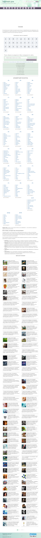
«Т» (32, 166)
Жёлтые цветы (6, 127)
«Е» (32, 97)
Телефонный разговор (31, 172)
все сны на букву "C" (18, 180)
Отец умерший (18, 161)
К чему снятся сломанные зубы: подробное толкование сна (32, 267)
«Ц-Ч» (32, 198)
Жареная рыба (6, 117)
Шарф (5, 223)
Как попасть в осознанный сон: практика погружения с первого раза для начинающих (31, 463)
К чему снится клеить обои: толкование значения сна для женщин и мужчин (11, 386)
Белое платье (18, 89)
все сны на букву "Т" (30, 180)
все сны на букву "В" (30, 94)
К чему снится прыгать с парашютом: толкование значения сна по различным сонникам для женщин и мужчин (29, 303)
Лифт (16, 139)
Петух (29, 157)
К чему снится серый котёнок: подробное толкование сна (13, 499)
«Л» (20, 131)
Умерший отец (6, 191)
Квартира (5, 137)
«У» (8, 183)
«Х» (32, 183)
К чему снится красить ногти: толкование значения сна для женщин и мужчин (11, 380)
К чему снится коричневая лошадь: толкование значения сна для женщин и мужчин (13, 487)
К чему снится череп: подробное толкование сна (13, 416)
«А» (8, 80)
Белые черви (18, 90)
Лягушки (17, 142)
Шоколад (5, 215)
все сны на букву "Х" (30, 195)
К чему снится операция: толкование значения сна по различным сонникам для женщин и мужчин (30, 321)
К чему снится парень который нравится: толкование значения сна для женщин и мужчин (30, 350)
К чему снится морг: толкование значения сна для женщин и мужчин (29, 410)
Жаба (4, 116)
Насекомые (6, 153)
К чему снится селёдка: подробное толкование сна (13, 427)
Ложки (17, 144)
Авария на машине (7, 84)
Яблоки (17, 214)
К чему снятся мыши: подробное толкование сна (31, 517)
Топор (29, 174)
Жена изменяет (6, 120)
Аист (4, 92)
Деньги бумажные (19, 106)
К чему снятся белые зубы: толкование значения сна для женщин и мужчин (13, 404)
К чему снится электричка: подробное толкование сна (13, 481)
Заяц (16, 120)
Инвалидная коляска (31, 124)
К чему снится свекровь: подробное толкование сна (13, 344)
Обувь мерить (18, 154)
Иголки (29, 117)
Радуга (5, 169)
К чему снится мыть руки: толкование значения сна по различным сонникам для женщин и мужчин (30, 315)
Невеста (5, 156)
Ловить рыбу (18, 140)
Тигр (28, 173)
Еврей (29, 99)
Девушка (17, 100)
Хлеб (28, 185)
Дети (16, 107)
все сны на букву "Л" (18, 146)
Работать (5, 167)
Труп (28, 177)
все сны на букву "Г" (6, 111)
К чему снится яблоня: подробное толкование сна (31, 427)
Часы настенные (30, 206)
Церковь (29, 202)
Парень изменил (30, 150)
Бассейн (17, 86)
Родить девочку (6, 178)
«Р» (8, 166)
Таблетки (29, 167)
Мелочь (29, 140)
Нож (4, 158)
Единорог (29, 109)
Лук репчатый (18, 141)
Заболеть (17, 116)
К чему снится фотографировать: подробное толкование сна (32, 481)
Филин (17, 192)
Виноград (29, 90)
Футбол (17, 196)
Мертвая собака (30, 143)
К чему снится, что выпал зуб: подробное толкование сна (13, 273)
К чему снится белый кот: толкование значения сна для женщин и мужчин (13, 445)
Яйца (16, 220)
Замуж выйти (18, 127)
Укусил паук (6, 188)
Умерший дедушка (7, 190)
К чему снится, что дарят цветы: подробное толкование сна (12, 475)
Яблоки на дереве (19, 218)
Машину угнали (30, 137)
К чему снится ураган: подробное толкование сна (13, 362)
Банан (17, 83)
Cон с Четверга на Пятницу (20, 71)
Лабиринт (17, 133)
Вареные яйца (30, 83)
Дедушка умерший (19, 102)
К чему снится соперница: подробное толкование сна (31, 469)
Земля (17, 124)
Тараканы (29, 169)
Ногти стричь (6, 157)
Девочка (17, 99)
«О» (20, 148)
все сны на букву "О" (18, 163)
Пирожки (29, 158)
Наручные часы (6, 151)
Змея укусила (18, 126)
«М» (33, 131)
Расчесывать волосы (7, 175)
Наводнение (6, 150)
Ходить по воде (30, 192)
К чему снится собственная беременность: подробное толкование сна (31, 285)
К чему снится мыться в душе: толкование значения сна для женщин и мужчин (11, 398)
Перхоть (29, 155)
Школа (5, 214)
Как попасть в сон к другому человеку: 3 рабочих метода (13, 463)
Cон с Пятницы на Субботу (20, 72)
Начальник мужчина (7, 155)
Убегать (5, 185)
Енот (28, 108)
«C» (20, 166)
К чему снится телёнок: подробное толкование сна (31, 338)
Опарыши (17, 159)
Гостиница (5, 105)
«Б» (20, 80)
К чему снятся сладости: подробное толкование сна (31, 433)
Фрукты (17, 189)
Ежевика (29, 106)
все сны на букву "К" (6, 146)
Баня (16, 84)
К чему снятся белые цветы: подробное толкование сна (31, 404)
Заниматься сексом (19, 118)
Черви (29, 207)
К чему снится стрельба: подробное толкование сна (31, 356)
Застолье (17, 119)
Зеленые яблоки (18, 122)
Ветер (29, 87)
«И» (32, 114)
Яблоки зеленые (18, 215)
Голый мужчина (6, 103)
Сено (16, 176)
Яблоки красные (18, 217)
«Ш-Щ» (8, 212)
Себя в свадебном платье (20, 173)
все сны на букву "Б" (18, 94)
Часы (28, 204)
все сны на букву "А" (6, 94)
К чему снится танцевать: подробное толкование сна (31, 362)
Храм (28, 188)
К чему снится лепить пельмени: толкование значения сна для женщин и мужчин (30, 416)
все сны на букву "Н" (6, 163)
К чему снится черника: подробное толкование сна (31, 475)
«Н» (8, 148)
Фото (16, 193)
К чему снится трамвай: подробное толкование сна (31, 380)
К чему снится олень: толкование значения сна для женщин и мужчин (10, 374)
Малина (29, 133)
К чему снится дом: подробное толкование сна (13, 261)
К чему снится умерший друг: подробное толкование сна (32, 499)
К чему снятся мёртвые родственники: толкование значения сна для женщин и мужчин (32, 511)
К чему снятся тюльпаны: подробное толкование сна (31, 439)
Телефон (29, 170)
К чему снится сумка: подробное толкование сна (31, 327)
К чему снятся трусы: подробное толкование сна (13, 439)
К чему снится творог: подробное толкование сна (31, 309)
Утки (4, 193)
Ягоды (17, 219)
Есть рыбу (29, 110)
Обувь (17, 153)
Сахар (17, 172)
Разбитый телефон (7, 171)
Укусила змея (6, 189)
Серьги (17, 177)
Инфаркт (29, 126)
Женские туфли (6, 124)
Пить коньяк (30, 161)
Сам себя (17, 169)
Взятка (29, 93)
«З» (20, 114)
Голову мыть (6, 101)
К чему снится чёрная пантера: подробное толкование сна (12, 356)
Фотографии (18, 191)
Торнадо (29, 175)
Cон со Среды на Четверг (20, 69)
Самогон (17, 171)
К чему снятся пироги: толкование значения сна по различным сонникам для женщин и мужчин (11, 303)
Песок (29, 156)
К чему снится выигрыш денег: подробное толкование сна (32, 273)
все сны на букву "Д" (18, 111)
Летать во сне (18, 137)
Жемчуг (5, 126)
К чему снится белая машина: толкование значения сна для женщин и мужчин (13, 410)
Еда (28, 100)
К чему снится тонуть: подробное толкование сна (31, 332)
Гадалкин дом (8, 2)
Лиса (16, 138)
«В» (32, 80)
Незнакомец (6, 160)
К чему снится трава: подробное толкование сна (13, 338)
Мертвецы (29, 141)
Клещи (5, 139)
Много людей (30, 144)
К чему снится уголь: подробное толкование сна (13, 297)
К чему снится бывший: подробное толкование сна (31, 279)
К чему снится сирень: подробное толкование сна (13, 451)
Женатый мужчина (7, 122)
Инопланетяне (30, 127)
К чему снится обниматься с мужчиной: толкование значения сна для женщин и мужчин (32, 505)
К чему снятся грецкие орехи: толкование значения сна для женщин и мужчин (32, 386)
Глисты (5, 110)
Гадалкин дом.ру (6, 534)
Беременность (18, 91)
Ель (28, 107)
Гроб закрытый (6, 107)
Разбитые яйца (6, 170)
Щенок (5, 218)
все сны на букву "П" (30, 163)
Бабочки (17, 82)
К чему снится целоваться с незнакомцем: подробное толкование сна (13, 505)
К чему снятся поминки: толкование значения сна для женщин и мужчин (10, 332)
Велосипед (29, 85)
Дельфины (17, 103)
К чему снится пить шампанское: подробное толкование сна (31, 523)
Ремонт (5, 177)
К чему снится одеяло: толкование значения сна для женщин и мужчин (29, 368)
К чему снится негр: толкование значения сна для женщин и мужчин (29, 374)
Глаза (4, 109)
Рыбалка (5, 173)
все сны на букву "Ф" (18, 197)
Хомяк (29, 186)
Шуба (4, 217)
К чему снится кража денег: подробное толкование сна (13, 279)
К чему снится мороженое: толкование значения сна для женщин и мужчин (30, 451)
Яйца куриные (18, 221)
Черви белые (30, 208)
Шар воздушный (6, 222)
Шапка (5, 220)
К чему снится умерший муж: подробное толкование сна (13, 469)
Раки (4, 174)
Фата (16, 186)
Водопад (29, 91)
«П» (32, 148)
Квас (4, 144)
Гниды (5, 100)
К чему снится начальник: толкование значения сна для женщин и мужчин (10, 392)
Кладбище (5, 138)
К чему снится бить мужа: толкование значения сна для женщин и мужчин (13, 422)
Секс (16, 174)
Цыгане (29, 203)
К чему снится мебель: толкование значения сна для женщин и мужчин (29, 392)
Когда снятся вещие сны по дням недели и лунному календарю (13, 457)
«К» (8, 131)
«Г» (8, 97)
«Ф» (20, 183)
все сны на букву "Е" (30, 111)
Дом (16, 101)
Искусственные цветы (31, 123)
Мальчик (29, 134)
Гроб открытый (6, 108)
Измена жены (30, 119)
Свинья (17, 178)
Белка (17, 87)
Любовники (18, 143)
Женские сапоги (6, 123)
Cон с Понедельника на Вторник (20, 66)
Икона (29, 122)
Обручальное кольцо (19, 151)
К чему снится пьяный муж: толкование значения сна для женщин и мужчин (11, 368)
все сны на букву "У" (6, 197)
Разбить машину (6, 172)
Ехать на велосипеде (31, 103)
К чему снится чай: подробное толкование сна (13, 517)
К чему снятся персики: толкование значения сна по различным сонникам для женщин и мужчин (30, 297)
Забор (17, 117)
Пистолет (29, 160)
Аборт (5, 82)
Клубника (5, 141)
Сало (16, 167)
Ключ (4, 142)
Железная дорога (7, 118)
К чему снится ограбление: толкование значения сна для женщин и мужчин (30, 344)
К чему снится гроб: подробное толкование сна (31, 261)
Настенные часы (6, 154)
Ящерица (17, 223)
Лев (16, 134)
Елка (28, 102)
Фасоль (17, 185)
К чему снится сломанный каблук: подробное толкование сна (31, 291)
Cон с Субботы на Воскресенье (20, 74)
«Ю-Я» (20, 212)
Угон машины (6, 187)
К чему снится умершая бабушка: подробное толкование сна (12, 291)
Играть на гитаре (30, 125)
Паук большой (30, 153)
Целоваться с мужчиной (32, 199)
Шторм (5, 221)
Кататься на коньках (7, 135)
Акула (5, 90)
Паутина (29, 154)
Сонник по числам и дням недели (20, 63)
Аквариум (5, 89)
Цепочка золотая (31, 201)
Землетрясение (18, 123)
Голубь (5, 102)
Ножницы (5, 159)
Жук (4, 125)
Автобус (5, 86)
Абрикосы (5, 83)
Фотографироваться (19, 188)
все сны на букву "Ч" (30, 210)
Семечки (17, 175)
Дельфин (17, 110)
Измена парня (30, 120)
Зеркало (17, 125)
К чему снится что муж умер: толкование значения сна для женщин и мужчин (32, 487)
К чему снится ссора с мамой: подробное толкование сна (32, 493)
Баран (17, 85)
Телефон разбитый (31, 171)
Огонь (17, 155)
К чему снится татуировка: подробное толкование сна (31, 445)
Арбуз (5, 91)
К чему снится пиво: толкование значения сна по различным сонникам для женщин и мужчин (11, 321)
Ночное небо (6, 161)
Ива (28, 116)
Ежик (28, 101)
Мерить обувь (30, 142)
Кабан (5, 133)
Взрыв (29, 92)
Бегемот (17, 92)
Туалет (29, 178)
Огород (17, 156)
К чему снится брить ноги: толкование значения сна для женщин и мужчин (31, 398)
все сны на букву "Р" (6, 180)
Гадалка (5, 99)
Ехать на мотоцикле (31, 105)
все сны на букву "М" (30, 146)
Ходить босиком (30, 190)
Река (4, 176)
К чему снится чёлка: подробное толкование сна (13, 493)
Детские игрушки (19, 108)
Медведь (29, 139)
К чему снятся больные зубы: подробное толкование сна (13, 267)
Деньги (17, 105)
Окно (16, 158)
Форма (17, 194)
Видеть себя (30, 89)
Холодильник (30, 189)
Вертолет (29, 86)
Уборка (5, 186)
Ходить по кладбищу (31, 191)
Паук (28, 151)
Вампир (29, 82)
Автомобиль (6, 87)
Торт (28, 176)
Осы (16, 160)
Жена (4, 119)
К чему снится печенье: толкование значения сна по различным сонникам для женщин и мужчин (11, 315)
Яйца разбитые (18, 222)
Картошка (5, 134)
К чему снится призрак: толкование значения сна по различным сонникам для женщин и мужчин (11, 309)
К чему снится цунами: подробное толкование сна (13, 511)
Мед (28, 138)
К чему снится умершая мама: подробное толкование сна (32, 422)
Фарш (17, 187)
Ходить (29, 193)
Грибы (5, 106)
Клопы (5, 140)
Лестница (17, 135)
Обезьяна (17, 150)
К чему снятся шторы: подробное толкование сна (13, 433)
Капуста (5, 143)
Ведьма (29, 84)
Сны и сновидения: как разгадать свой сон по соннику (30, 457)
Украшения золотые (7, 196)
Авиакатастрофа (6, 85)
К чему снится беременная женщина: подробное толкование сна (13, 285)
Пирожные (29, 159)
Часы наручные (30, 205)
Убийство (5, 192)
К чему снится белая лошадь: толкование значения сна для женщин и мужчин (13, 523)
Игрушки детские (31, 118)
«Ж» (9, 114)
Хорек (29, 187)
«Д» (20, 97)
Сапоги (17, 170)
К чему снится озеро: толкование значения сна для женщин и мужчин (10, 327)
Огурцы (17, 157)
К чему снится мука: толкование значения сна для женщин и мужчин (10, 350)
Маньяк (29, 135)
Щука (4, 219)
